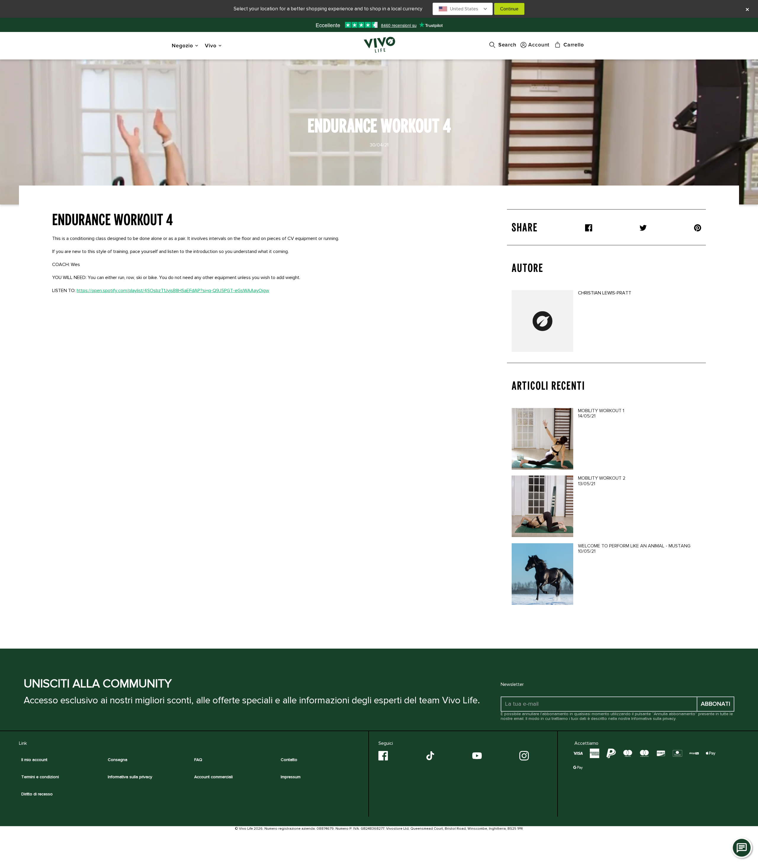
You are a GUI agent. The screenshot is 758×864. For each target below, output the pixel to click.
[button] (463, 9)
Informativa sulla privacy (653, 718)
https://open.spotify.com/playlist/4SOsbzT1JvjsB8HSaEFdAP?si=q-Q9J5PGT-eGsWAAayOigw (173, 291)
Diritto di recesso (37, 794)
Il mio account (34, 759)
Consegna (117, 759)
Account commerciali (213, 776)
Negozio (182, 45)
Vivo (210, 45)
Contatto (289, 759)
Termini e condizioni (40, 776)
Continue (509, 9)
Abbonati (715, 703)
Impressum (291, 776)
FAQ (198, 759)
